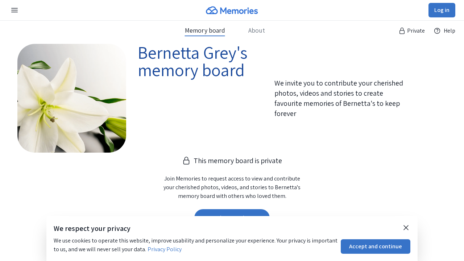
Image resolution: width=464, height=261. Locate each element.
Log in (442, 10)
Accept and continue (375, 246)
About (256, 30)
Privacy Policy (165, 249)
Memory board (205, 30)
